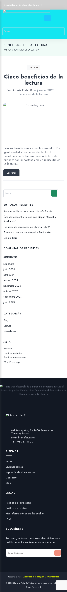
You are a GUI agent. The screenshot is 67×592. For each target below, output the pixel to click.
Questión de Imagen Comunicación (41, 576)
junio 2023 (9, 302)
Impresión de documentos (20, 472)
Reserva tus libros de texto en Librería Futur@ (27, 211)
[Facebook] (49, 5)
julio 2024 (8, 264)
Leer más (11, 172)
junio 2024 (9, 269)
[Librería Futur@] (16, 415)
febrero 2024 (10, 280)
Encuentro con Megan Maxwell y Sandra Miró (27, 232)
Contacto (11, 477)
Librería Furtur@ (22, 90)
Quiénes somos (14, 467)
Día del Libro (10, 238)
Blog (5, 320)
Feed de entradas (12, 353)
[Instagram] (55, 5)
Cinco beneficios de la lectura (33, 80)
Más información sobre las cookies (25, 513)
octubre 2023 (10, 291)
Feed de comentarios (14, 357)
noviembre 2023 (12, 286)
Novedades (9, 331)
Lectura (33, 67)
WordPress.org (11, 362)
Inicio (9, 461)
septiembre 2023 (12, 297)
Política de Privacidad (18, 503)
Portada (7, 49)
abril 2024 (8, 275)
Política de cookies (16, 508)
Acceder (8, 348)
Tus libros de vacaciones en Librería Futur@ (26, 227)
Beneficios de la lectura (33, 94)
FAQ (8, 519)
